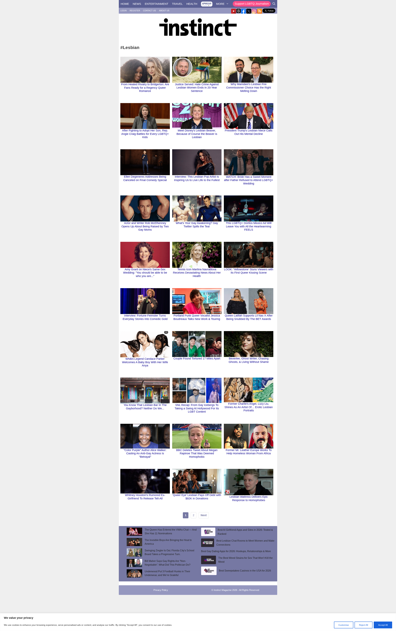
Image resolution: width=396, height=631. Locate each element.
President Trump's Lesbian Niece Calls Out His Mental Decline (248, 132)
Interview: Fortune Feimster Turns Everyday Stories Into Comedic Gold (145, 317)
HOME (125, 3)
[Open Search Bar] (274, 4)
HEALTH (191, 3)
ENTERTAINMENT (156, 3)
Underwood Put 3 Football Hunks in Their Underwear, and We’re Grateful (167, 573)
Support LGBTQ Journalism (252, 3)
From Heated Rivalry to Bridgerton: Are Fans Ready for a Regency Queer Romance (145, 88)
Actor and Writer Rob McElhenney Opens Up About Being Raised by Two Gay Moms (145, 226)
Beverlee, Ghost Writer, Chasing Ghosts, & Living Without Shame (249, 360)
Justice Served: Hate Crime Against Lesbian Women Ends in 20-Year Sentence (197, 88)
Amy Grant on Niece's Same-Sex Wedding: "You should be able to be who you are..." (145, 273)
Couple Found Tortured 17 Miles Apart (196, 358)
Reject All (363, 625)
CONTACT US (149, 10)
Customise (343, 625)
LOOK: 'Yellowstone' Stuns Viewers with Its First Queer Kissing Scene (248, 271)
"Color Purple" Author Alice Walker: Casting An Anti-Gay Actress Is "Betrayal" (145, 453)
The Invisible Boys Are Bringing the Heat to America (168, 542)
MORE (220, 3)
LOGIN (123, 10)
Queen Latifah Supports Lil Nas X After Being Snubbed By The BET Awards (249, 317)
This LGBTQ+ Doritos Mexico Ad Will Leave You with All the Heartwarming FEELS (248, 226)
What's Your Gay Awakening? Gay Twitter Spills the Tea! (197, 224)
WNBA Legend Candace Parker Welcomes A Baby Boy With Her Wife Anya (145, 362)
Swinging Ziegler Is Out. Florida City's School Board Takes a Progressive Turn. (169, 552)
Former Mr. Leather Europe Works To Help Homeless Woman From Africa (249, 452)
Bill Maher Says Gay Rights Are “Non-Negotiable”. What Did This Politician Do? (167, 563)
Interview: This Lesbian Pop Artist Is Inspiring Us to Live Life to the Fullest (197, 178)
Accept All (383, 625)
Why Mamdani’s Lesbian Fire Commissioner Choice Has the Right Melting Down (248, 87)
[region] (198, 622)
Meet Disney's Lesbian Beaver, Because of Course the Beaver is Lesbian (196, 134)
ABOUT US (164, 10)
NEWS (137, 3)
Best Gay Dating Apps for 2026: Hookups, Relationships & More (236, 551)
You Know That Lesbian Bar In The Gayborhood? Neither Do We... (145, 406)
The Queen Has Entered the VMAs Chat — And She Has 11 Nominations (171, 531)
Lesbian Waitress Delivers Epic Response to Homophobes (249, 498)
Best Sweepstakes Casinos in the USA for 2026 (245, 570)
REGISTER (135, 10)
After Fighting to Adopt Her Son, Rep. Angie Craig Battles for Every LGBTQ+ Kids (145, 134)
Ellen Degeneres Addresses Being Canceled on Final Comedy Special (145, 178)
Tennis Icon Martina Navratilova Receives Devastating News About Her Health (197, 273)
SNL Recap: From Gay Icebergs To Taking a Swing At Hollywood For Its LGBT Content (197, 408)
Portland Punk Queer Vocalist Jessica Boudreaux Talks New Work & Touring (196, 317)
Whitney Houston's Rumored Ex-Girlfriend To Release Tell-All (145, 497)
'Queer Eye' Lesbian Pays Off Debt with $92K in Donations (196, 497)
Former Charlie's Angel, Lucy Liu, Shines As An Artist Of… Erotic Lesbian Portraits (248, 407)
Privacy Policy (160, 590)
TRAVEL (177, 3)
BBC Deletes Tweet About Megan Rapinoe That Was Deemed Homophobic (196, 453)
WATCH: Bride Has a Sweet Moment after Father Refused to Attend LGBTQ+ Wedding (248, 180)
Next (204, 515)
